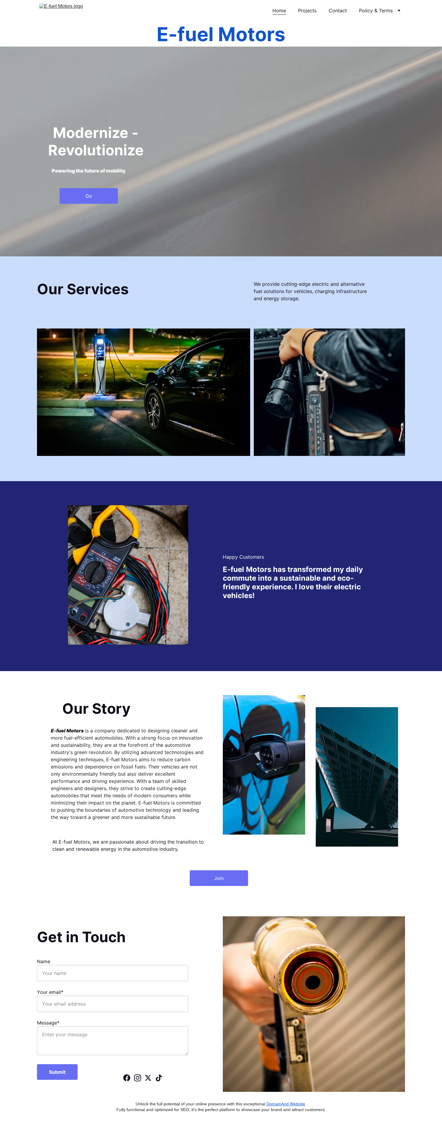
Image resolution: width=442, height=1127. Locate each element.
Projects (307, 11)
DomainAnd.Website (285, 1103)
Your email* (50, 992)
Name (43, 961)
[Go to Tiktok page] (158, 1077)
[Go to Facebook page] (126, 1077)
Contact (338, 11)
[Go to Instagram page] (137, 1077)
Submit (57, 1072)
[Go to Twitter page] (148, 1077)
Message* (48, 1023)
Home (279, 11)
